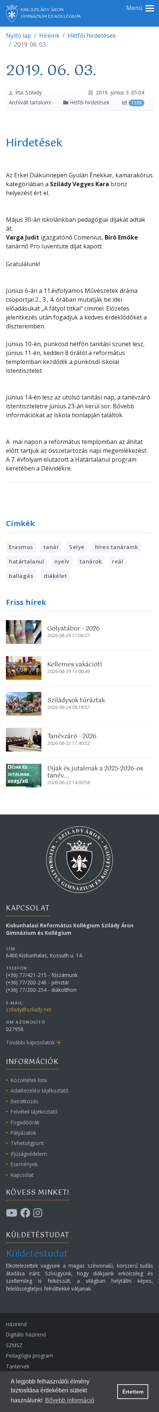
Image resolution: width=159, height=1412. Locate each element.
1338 (136, 103)
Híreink (49, 35)
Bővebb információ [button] (69, 1400)
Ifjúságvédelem (29, 1153)
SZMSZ (14, 1345)
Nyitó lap (18, 35)
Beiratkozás (24, 1101)
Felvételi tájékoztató (34, 1111)
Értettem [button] (132, 1392)
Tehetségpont (27, 1143)
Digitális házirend (26, 1334)
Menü (134, 8)
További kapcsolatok (30, 1042)
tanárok (91, 561)
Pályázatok (23, 1132)
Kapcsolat (22, 1174)
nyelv (62, 561)
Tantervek (18, 1366)
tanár (51, 547)
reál (117, 561)
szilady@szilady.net (28, 1009)
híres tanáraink (116, 547)
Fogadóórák (25, 1122)
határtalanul (26, 561)
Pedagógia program (29, 1355)
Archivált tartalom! (30, 102)
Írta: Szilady (29, 92)
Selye (77, 547)
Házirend (16, 1324)
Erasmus (21, 547)
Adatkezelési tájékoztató (39, 1090)
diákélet (55, 575)
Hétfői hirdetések (92, 35)
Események (24, 1164)
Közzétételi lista (29, 1080)
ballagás (21, 575)
